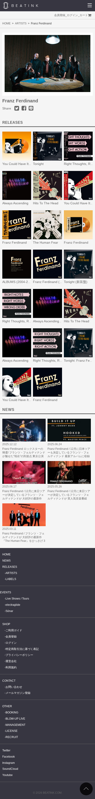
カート (84, 15)
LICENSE (12, 731)
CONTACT (8, 680)
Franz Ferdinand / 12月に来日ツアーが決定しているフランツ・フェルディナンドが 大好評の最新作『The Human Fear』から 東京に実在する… (23, 499)
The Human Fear (45, 242)
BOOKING (12, 712)
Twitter (6, 750)
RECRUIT (12, 737)
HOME (6, 23)
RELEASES (9, 566)
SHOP (6, 624)
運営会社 (11, 661)
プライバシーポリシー (19, 655)
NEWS (6, 560)
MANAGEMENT (15, 725)
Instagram (8, 762)
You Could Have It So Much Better (27, 400)
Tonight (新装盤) (75, 282)
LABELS (11, 579)
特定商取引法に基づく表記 (22, 649)
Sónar (9, 611)
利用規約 (11, 667)
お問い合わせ (14, 687)
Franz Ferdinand (14, 242)
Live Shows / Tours (17, 598)
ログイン (72, 15)
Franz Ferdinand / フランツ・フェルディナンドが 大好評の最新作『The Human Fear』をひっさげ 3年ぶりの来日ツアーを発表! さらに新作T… (23, 541)
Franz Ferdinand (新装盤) (51, 282)
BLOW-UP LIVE (15, 718)
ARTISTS (21, 23)
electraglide (13, 604)
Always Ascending (15, 203)
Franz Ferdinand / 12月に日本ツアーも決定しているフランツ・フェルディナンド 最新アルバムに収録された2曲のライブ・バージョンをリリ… (69, 456)
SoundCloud (10, 768)
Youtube (7, 775)
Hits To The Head (45, 203)
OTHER (7, 706)
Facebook (8, 756)
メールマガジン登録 (18, 693)
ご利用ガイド (14, 630)
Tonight (38, 164)
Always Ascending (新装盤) (52, 321)
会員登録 (59, 15)
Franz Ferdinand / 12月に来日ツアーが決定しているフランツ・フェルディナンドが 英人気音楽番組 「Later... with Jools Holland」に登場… (69, 499)
